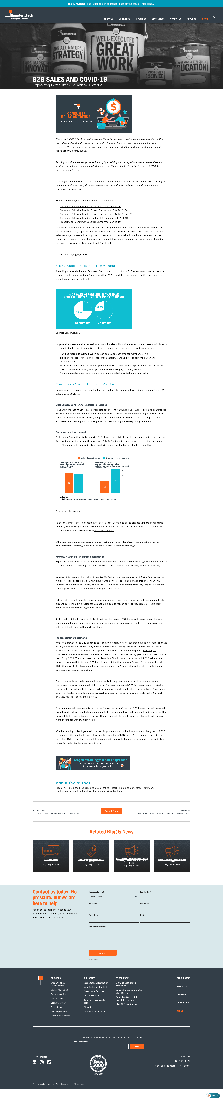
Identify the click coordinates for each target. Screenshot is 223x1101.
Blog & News (183, 978)
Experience (122, 978)
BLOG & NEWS (158, 19)
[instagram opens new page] (42, 1062)
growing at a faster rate (132, 666)
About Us (182, 986)
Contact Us (183, 1002)
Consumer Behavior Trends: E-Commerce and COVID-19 (90, 206)
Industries (89, 978)
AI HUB (205, 19)
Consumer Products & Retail (94, 1001)
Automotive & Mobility (94, 1011)
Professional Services (93, 991)
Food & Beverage (91, 995)
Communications (59, 994)
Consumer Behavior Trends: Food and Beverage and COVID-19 (94, 218)
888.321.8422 (182, 1061)
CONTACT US (175, 19)
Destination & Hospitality (95, 982)
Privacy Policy (79, 1084)
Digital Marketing (59, 990)
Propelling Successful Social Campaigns (126, 998)
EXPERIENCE (124, 19)
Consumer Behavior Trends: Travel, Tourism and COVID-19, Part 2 (96, 214)
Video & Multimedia (60, 1015)
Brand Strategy (58, 1002)
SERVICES (108, 19)
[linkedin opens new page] (34, 1062)
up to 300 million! (104, 530)
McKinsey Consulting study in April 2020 (80, 437)
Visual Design (57, 998)
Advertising (56, 1007)
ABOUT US (191, 19)
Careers (181, 994)
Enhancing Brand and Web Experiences (129, 991)
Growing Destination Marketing (126, 984)
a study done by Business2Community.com (93, 271)
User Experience (59, 1011)
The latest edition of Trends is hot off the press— (111, 3)
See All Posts (111, 811)
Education (88, 1007)
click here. (73, 170)
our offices (185, 1065)
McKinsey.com (72, 511)
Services (56, 978)
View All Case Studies (126, 1004)
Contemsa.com (72, 332)
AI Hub (180, 1010)
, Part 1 (128, 210)
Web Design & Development (58, 984)
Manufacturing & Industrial (96, 987)
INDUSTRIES (141, 19)
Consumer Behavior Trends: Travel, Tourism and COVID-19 (92, 210)
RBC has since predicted (103, 662)
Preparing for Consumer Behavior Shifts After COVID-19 (90, 221)
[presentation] (19, 15)
